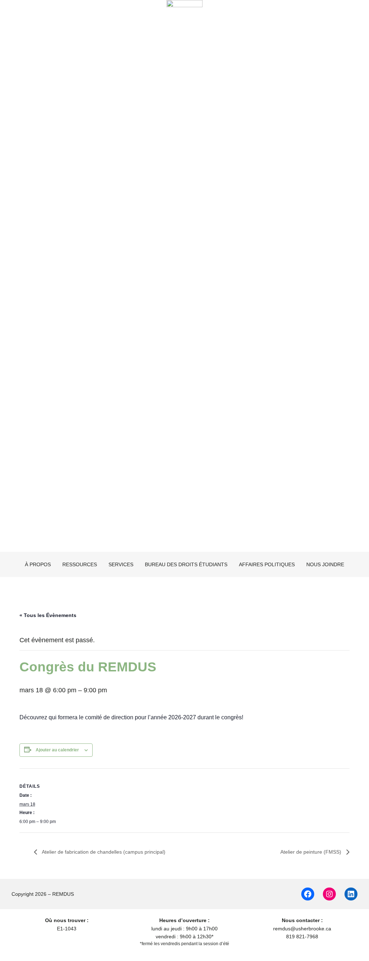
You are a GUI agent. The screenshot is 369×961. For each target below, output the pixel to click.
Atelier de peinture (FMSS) (311, 852)
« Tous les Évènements (47, 615)
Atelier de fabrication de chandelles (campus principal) (103, 852)
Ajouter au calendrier (57, 749)
